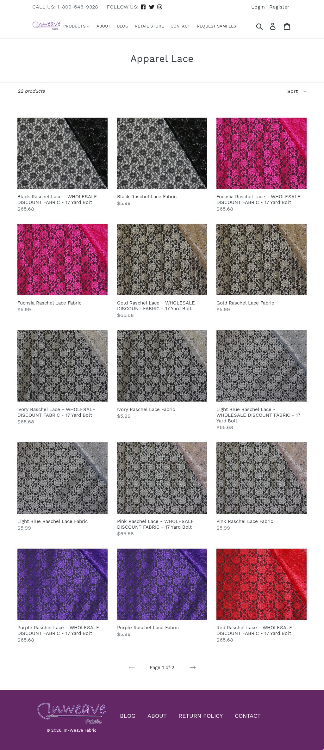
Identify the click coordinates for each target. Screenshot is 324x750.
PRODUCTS (75, 26)
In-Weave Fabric (80, 730)
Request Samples (216, 26)
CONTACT (248, 715)
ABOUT (157, 715)
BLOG (127, 715)
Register (279, 7)
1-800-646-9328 (77, 7)
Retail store (149, 26)
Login (258, 7)
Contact (180, 26)
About (103, 26)
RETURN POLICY (200, 715)
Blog (122, 26)
